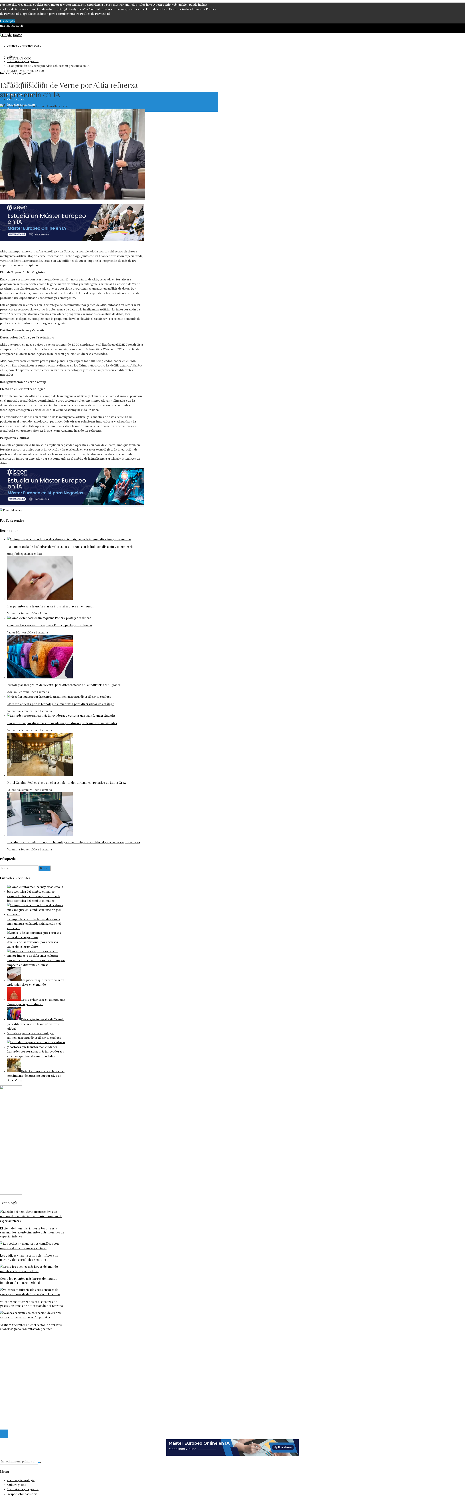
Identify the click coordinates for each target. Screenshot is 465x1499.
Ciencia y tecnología (21, 1374)
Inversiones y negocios (15, 73)
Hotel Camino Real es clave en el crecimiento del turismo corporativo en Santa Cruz (66, 782)
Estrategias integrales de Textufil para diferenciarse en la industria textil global (63, 685)
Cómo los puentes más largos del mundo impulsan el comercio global (28, 1280)
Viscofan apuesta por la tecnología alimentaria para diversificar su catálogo (60, 704)
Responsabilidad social (22, 1388)
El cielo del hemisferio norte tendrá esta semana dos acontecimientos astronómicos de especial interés (32, 1232)
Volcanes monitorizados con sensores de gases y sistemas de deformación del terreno (31, 1304)
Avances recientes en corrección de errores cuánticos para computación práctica (31, 1327)
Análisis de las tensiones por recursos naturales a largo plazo (48, 1356)
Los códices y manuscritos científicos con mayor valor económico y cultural (29, 1257)
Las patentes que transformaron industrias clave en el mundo (50, 606)
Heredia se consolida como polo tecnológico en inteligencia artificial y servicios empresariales (73, 842)
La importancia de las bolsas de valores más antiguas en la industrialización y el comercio (70, 547)
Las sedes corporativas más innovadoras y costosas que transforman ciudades (62, 723)
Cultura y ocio (16, 1379)
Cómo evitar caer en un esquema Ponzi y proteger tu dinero (49, 625)
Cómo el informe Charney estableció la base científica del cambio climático (57, 1347)
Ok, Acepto (7, 21)
